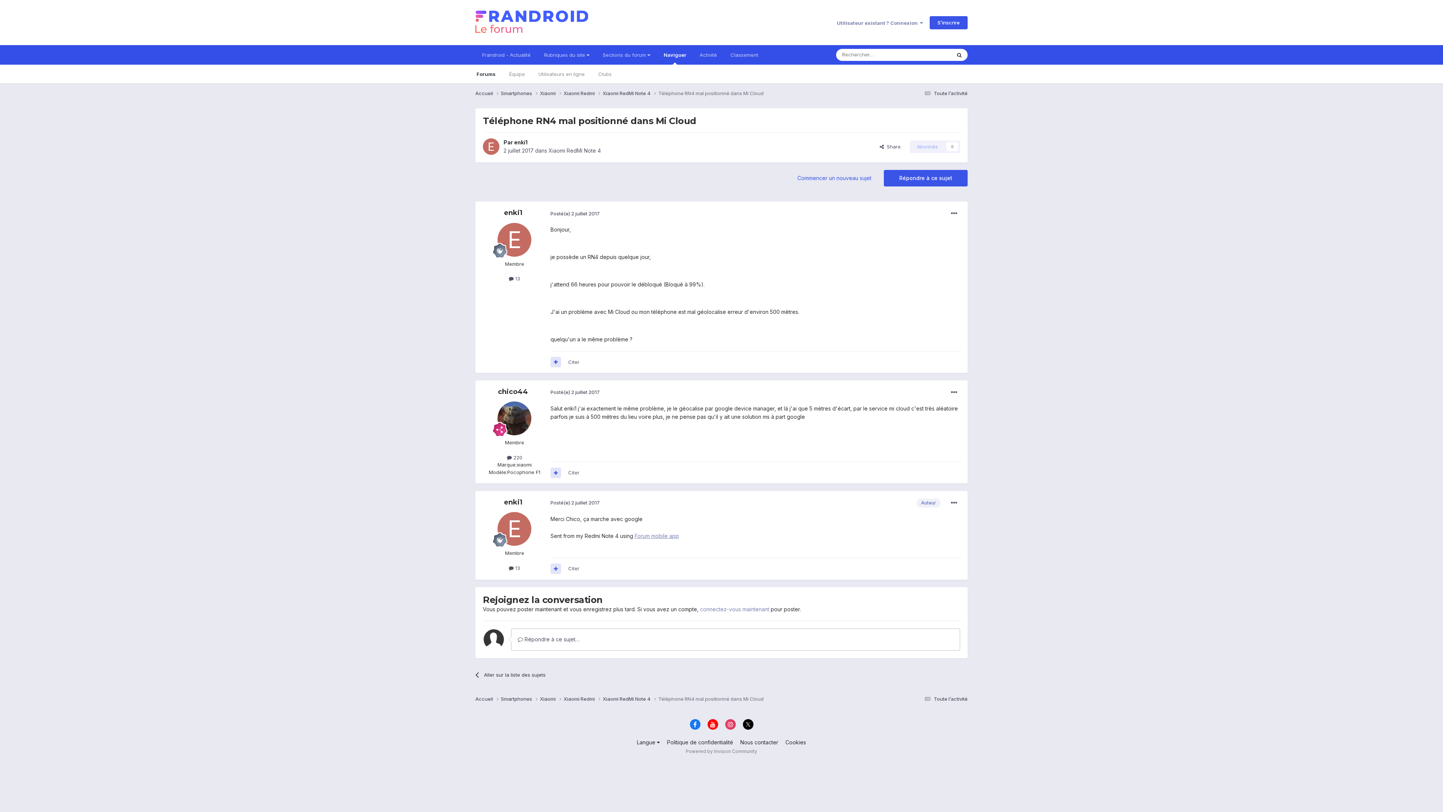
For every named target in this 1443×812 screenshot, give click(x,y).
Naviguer (675, 55)
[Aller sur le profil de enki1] (491, 146)
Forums (486, 74)
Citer (573, 362)
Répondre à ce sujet (925, 178)
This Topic (929, 55)
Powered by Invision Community (721, 751)
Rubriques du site (565, 55)
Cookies (795, 742)
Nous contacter (759, 742)
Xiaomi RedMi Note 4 (575, 150)
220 (517, 457)
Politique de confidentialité (700, 742)
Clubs (605, 74)
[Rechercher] (959, 55)
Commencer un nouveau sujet (834, 178)
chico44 (513, 392)
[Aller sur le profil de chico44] (514, 418)
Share (892, 147)
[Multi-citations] (556, 362)
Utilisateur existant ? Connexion (878, 23)
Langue (647, 742)
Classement (744, 55)
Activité (708, 55)
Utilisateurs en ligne (561, 74)
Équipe (517, 74)
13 (517, 279)
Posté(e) (575, 214)
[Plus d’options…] (954, 213)
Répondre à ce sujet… (551, 639)
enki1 (521, 142)
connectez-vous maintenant (734, 609)
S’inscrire (949, 23)
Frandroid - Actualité (506, 55)
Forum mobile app (657, 536)
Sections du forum (625, 55)
